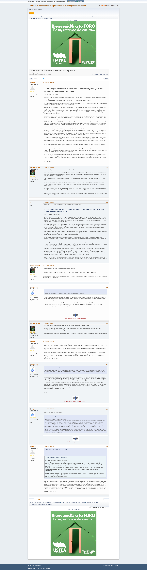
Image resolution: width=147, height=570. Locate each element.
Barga (33, 82)
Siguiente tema (104, 74)
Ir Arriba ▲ (117, 565)
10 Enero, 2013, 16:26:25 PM (48, 408)
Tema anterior (96, 74)
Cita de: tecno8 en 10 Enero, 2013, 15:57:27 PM (55, 367)
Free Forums (34, 566)
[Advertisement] (113, 92)
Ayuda (105, 565)
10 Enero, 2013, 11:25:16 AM (48, 167)
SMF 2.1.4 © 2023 (31, 565)
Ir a (89, 507)
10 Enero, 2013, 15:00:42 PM (48, 323)
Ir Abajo (31, 78)
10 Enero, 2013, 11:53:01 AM (48, 265)
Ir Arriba (31, 499)
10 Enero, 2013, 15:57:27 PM (48, 341)
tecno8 (33, 341)
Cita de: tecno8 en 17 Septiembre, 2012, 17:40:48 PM (56, 416)
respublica (34, 287)
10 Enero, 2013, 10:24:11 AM (48, 82)
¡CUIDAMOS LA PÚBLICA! (74, 20)
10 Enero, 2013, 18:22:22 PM (48, 446)
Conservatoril (35, 167)
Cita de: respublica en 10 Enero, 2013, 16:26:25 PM (56, 449)
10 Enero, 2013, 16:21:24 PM (48, 364)
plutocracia (91, 387)
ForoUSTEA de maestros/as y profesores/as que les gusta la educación (57, 6)
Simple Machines (38, 565)
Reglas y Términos (110, 565)
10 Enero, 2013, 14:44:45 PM (48, 287)
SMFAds (29, 566)
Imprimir (106, 78)
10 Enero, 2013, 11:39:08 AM (48, 202)
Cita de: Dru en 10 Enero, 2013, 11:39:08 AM (55, 290)
